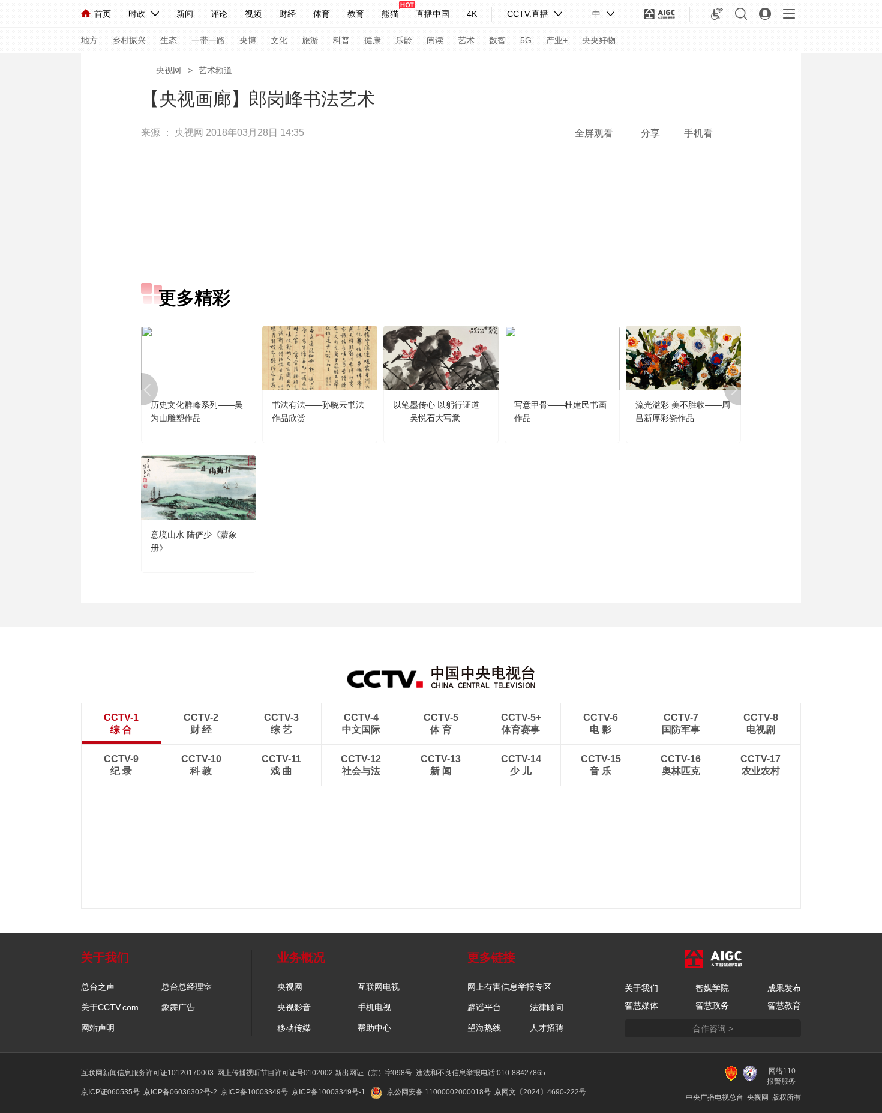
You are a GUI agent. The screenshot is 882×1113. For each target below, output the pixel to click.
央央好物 (599, 40)
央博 (247, 40)
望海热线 (484, 1028)
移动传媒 (294, 1028)
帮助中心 (374, 1028)
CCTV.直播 (527, 14)
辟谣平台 (484, 1007)
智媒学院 (712, 988)
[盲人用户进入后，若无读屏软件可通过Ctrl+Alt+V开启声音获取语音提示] (717, 14)
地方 (89, 40)
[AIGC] (659, 14)
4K (472, 14)
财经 (287, 14)
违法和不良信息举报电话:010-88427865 (480, 1073)
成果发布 (784, 988)
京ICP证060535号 (110, 1092)
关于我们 (641, 988)
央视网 (168, 70)
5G (526, 40)
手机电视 (374, 1007)
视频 (253, 14)
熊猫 (390, 14)
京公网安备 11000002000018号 (439, 1092)
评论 (219, 14)
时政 (136, 14)
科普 (341, 40)
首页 (102, 14)
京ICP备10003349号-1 (328, 1092)
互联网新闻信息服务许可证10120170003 (147, 1073)
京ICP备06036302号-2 (180, 1092)
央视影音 (294, 1007)
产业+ (557, 40)
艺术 (466, 40)
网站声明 (98, 1028)
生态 (168, 40)
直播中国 (432, 14)
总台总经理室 (186, 987)
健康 (372, 40)
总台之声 (98, 987)
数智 (497, 40)
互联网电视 (379, 987)
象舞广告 (178, 1007)
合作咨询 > (712, 1028)
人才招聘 (546, 1028)
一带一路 (208, 40)
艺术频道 (215, 70)
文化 (279, 40)
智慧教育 (784, 1005)
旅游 (310, 40)
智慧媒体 (641, 1005)
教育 (355, 14)
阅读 (435, 40)
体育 (321, 14)
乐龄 (403, 40)
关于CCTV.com (110, 1007)
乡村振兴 (129, 40)
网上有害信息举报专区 (509, 987)
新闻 (184, 14)
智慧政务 (712, 1005)
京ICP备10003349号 (254, 1092)
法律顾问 (546, 1007)
